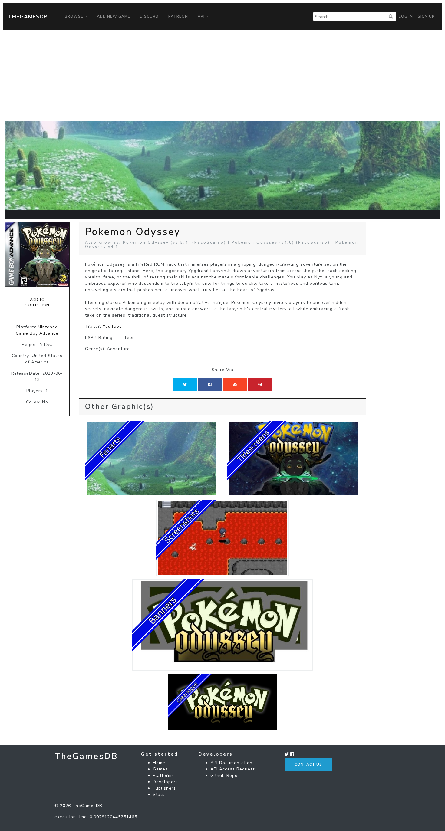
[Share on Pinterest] (260, 384)
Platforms (163, 775)
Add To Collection (37, 302)
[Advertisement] (222, 75)
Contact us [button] (308, 764)
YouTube (112, 326)
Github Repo (224, 775)
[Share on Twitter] (185, 384)
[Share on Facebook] (210, 384)
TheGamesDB (28, 16)
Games (160, 769)
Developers (165, 782)
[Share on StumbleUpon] (235, 384)
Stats (159, 794)
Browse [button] (74, 16)
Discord (149, 16)
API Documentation (231, 763)
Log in (406, 16)
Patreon (178, 16)
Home (159, 763)
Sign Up (426, 16)
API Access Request (232, 769)
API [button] (202, 16)
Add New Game (113, 16)
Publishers (164, 788)
